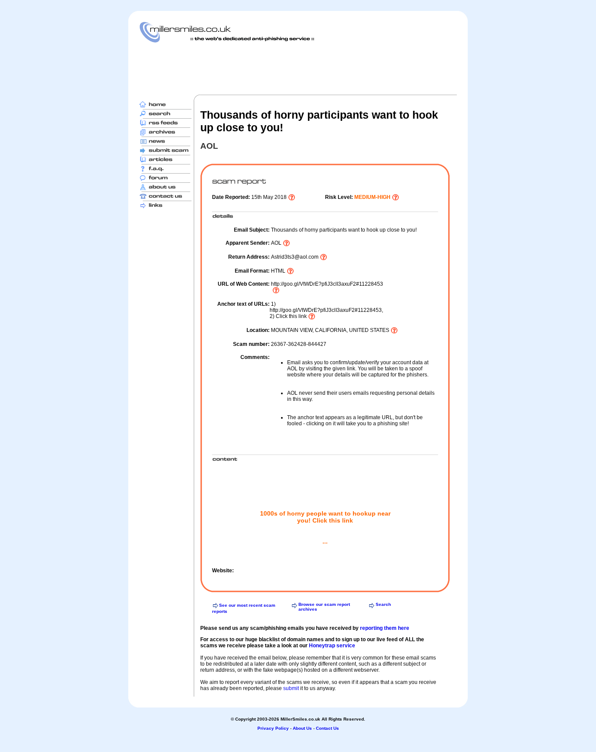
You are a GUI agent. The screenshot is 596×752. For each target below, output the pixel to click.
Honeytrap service (332, 646)
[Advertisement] (298, 68)
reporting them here (384, 628)
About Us (302, 728)
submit (291, 688)
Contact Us (327, 728)
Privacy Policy (273, 728)
